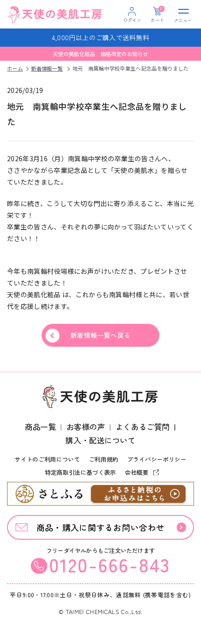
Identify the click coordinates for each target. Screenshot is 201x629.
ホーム (15, 68)
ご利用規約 (103, 459)
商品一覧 (40, 426)
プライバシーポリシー (157, 459)
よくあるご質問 (142, 426)
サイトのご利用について (46, 459)
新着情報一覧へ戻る (101, 335)
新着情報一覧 (47, 68)
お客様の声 (85, 426)
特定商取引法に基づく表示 (80, 472)
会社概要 (137, 472)
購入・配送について (100, 440)
